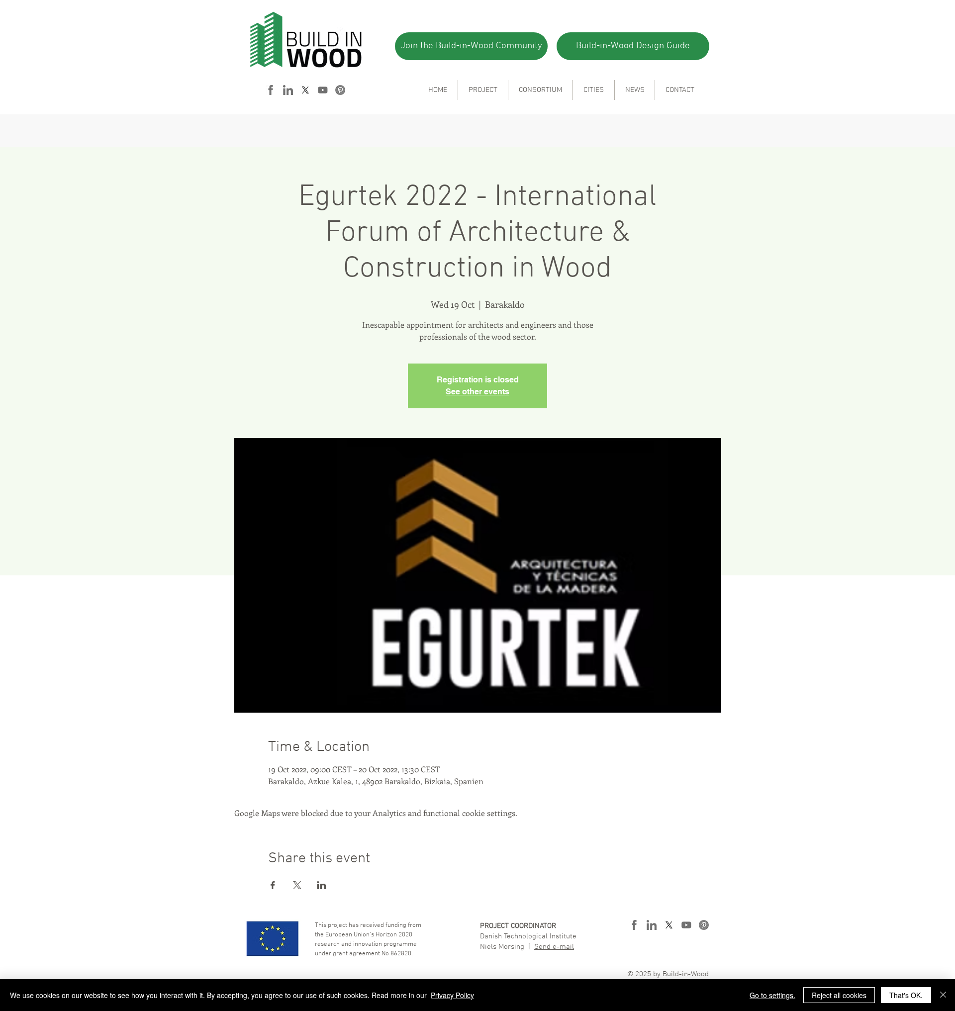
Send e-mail (554, 946)
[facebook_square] (271, 90)
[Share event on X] (297, 885)
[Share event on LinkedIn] (321, 885)
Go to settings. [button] (772, 995)
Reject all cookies (839, 995)
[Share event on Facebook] (273, 885)
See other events (477, 391)
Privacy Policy (452, 995)
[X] (305, 90)
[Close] (943, 995)
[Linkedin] (288, 90)
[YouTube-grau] (323, 90)
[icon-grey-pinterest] (340, 90)
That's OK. (906, 995)
